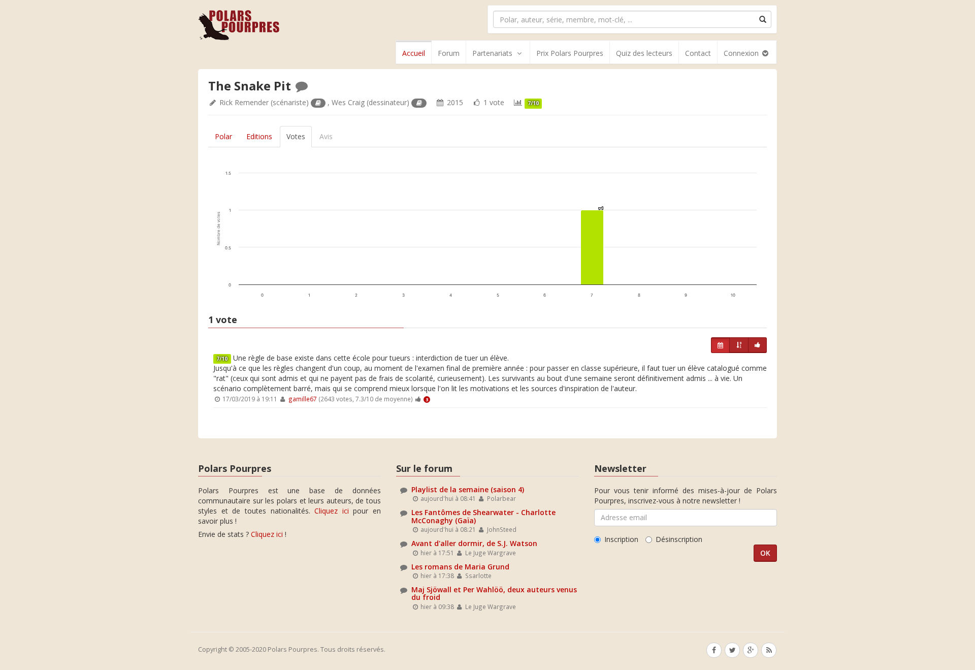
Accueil (413, 53)
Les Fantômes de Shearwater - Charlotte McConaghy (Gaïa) (483, 516)
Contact (698, 53)
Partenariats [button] (492, 53)
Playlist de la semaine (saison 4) (467, 489)
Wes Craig (348, 102)
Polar (223, 136)
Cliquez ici (331, 511)
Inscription (621, 539)
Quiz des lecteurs (644, 53)
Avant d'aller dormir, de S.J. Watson (474, 543)
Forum (449, 53)
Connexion (742, 53)
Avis (326, 136)
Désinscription (679, 539)
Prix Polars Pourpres (569, 53)
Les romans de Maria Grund (460, 566)
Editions (259, 136)
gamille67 (302, 399)
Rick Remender (244, 102)
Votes (295, 136)
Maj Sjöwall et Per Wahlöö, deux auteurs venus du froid (494, 593)
